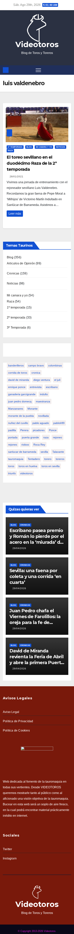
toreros (60, 458)
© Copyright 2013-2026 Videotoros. (37, 931)
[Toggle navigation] (38, 70)
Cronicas (13, 273)
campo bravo (36, 365)
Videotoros (37, 44)
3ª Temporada (16, 327)
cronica (35, 372)
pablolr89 (59, 423)
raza (46, 437)
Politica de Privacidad (18, 721)
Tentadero (34, 458)
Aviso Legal (11, 712)
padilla (12, 430)
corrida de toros (17, 372)
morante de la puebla (21, 415)
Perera (24, 430)
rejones (12, 444)
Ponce (53, 430)
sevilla (44, 451)
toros (11, 466)
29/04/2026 (19, 548)
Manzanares (15, 408)
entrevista (36, 387)
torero (47, 458)
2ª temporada (15, 147)
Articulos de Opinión (21, 263)
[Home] (6, 70)
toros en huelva (28, 466)
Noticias (60, 147)
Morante (33, 408)
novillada (43, 415)
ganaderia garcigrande (21, 394)
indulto (44, 394)
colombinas (55, 365)
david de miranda (18, 379)
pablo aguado (40, 423)
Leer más (15, 213)
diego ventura (41, 379)
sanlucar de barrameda (22, 451)
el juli (57, 379)
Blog (29, 147)
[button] (69, 70)
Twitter (7, 849)
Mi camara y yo (44, 147)
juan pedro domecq (19, 401)
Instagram (10, 858)
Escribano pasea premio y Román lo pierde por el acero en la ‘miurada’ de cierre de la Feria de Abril (36, 542)
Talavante (58, 451)
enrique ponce (16, 387)
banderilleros (16, 365)
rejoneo (57, 437)
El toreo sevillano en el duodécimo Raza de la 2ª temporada (32, 163)
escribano (52, 387)
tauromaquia (15, 458)
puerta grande (30, 437)
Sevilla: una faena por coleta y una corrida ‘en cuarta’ (35, 576)
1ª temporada (16, 307)
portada (12, 437)
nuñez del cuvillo (18, 423)
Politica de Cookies (16, 730)
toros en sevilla (51, 466)
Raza (10, 151)
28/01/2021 (16, 176)
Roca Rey (39, 444)
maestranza (43, 401)
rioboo (25, 444)
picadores (39, 430)
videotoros (26, 473)
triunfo (12, 473)
